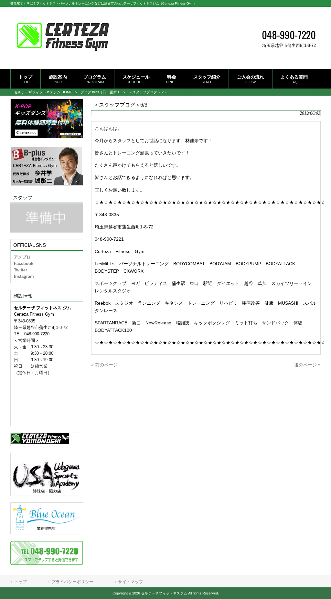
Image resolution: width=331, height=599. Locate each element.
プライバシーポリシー (72, 581)
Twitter (20, 270)
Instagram (24, 276)
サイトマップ (130, 581)
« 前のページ (104, 364)
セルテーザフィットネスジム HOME (43, 92)
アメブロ (22, 257)
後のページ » (307, 364)
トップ (20, 581)
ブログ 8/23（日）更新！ (100, 92)
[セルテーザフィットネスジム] (62, 58)
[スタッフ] (46, 218)
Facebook (23, 263)
